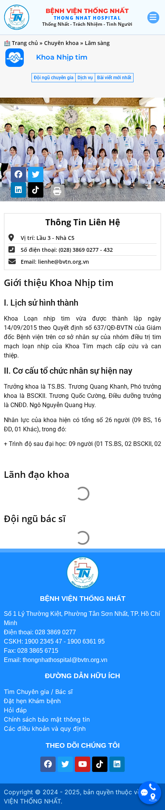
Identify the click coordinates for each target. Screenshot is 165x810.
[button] (57, 191)
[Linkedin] (18, 190)
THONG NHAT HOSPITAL (87, 18)
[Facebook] (18, 174)
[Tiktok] (35, 190)
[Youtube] (82, 764)
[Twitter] (35, 174)
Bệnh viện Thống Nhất (87, 11)
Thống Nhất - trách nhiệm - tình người (87, 24)
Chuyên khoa (61, 43)
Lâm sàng (97, 43)
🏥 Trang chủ (21, 43)
